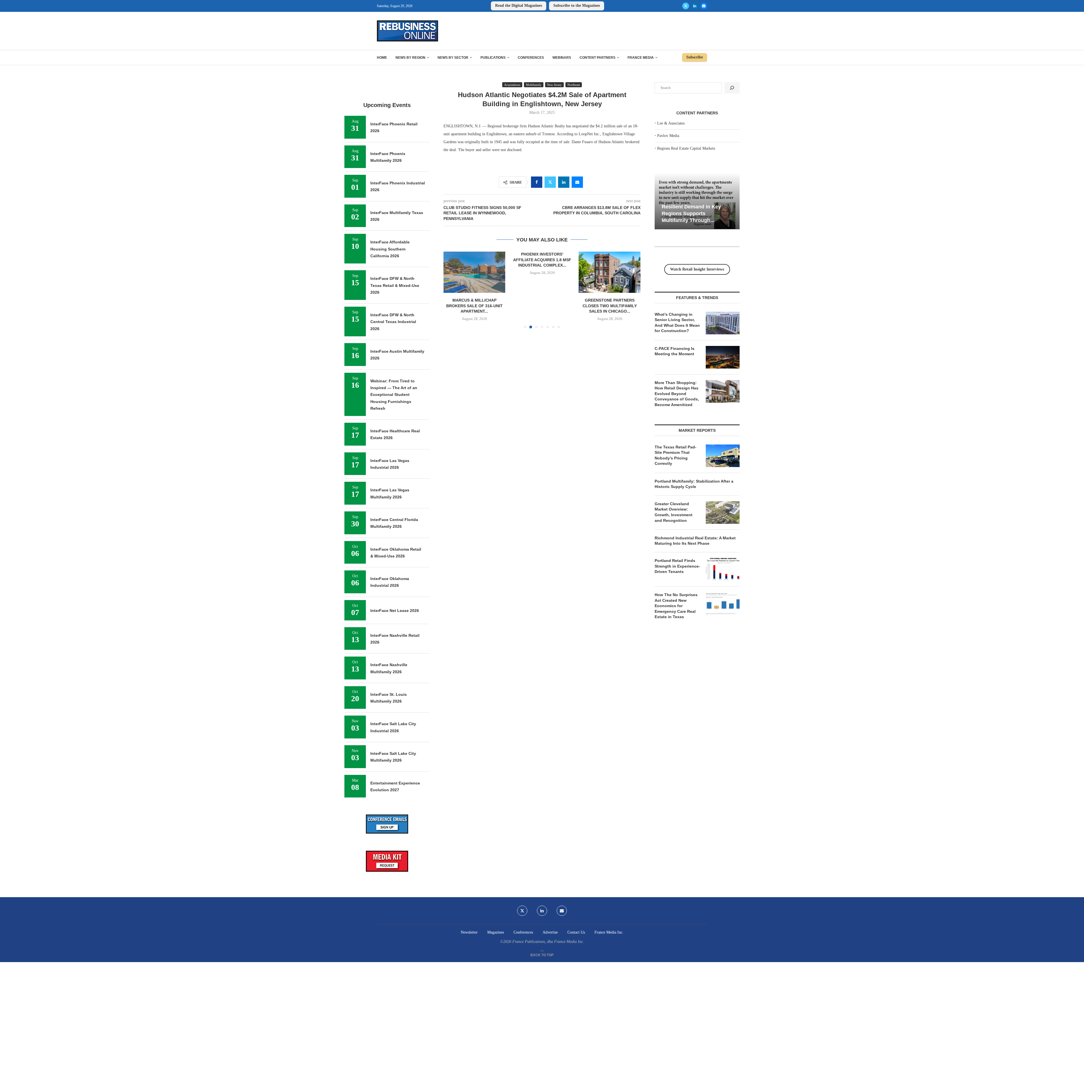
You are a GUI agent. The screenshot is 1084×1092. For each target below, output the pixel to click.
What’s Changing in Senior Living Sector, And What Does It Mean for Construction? (677, 322)
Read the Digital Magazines (518, 5)
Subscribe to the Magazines (576, 5)
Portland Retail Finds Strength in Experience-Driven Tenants (677, 566)
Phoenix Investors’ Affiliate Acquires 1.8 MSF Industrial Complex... (474, 259)
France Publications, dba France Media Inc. (548, 942)
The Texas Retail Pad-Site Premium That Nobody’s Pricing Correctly (675, 455)
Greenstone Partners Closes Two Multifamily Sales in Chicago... (542, 305)
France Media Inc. (609, 932)
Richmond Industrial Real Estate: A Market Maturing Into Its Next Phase (695, 541)
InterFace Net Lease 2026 (394, 610)
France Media (641, 58)
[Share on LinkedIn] (563, 182)
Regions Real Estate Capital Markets (686, 148)
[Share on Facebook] (536, 182)
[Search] (732, 87)
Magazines (495, 932)
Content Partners (597, 58)
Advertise (550, 932)
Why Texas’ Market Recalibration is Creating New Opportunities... (728, 213)
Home (382, 58)
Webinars (561, 58)
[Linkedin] (694, 6)
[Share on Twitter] (550, 182)
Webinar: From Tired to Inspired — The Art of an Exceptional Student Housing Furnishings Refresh (393, 395)
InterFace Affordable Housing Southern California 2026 (390, 249)
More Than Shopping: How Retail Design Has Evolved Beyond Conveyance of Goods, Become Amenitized (677, 393)
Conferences (531, 58)
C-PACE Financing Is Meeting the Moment (674, 351)
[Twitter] (685, 6)
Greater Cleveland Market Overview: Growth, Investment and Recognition (673, 512)
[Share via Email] (577, 182)
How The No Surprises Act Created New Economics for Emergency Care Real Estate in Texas (676, 605)
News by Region (410, 58)
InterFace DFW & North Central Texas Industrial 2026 (393, 322)
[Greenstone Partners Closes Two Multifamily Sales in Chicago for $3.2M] (542, 272)
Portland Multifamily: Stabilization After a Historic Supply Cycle (694, 484)
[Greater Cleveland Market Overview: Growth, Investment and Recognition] (723, 512)
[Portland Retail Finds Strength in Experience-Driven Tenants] (723, 569)
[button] (451, 290)
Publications (493, 58)
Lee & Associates (671, 123)
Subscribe (694, 57)
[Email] (703, 6)
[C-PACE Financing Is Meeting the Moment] (723, 357)
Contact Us (576, 932)
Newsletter (469, 932)
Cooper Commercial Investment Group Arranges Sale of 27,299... (609, 259)
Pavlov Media (668, 136)
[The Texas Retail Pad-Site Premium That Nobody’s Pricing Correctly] (723, 455)
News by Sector (453, 58)
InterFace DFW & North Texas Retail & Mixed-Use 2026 (394, 285)
